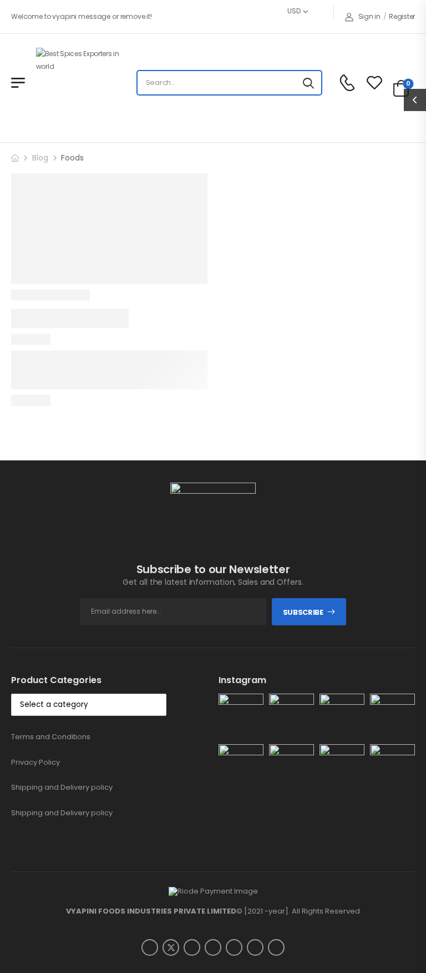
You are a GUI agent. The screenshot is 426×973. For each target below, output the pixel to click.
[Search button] (308, 83)
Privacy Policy (35, 762)
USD (293, 11)
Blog (40, 157)
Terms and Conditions (50, 736)
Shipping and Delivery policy (62, 787)
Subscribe (303, 612)
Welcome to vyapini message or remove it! (81, 16)
